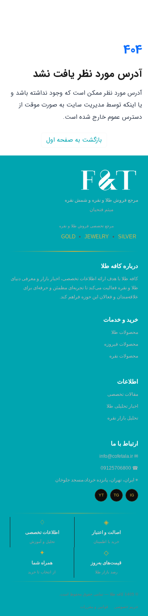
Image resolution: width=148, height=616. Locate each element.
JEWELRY (96, 237)
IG (132, 495)
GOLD (68, 237)
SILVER (127, 237)
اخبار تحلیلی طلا (122, 406)
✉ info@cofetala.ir (118, 456)
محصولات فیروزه (121, 344)
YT (101, 495)
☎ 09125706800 (119, 468)
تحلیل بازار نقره (122, 418)
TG (116, 495)
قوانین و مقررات (94, 607)
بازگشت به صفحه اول (74, 140)
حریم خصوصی (126, 607)
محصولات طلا (124, 332)
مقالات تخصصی (122, 394)
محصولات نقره (123, 356)
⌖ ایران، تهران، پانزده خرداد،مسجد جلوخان (96, 480)
